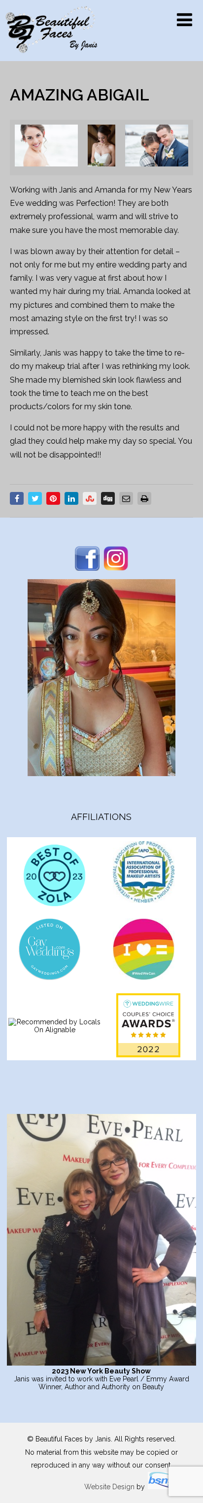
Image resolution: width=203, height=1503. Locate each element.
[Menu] (184, 19)
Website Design (109, 1487)
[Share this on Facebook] (17, 498)
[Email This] (126, 498)
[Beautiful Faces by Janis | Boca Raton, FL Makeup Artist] (51, 56)
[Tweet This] (35, 498)
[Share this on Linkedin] (71, 498)
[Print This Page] (144, 498)
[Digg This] (108, 498)
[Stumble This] (90, 498)
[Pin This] (53, 498)
